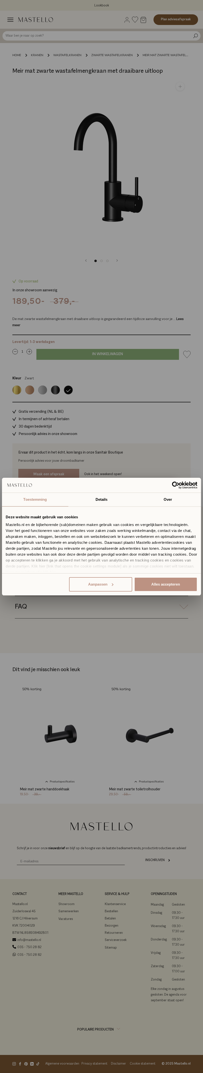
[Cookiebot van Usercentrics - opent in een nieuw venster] (175, 485)
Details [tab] (102, 499)
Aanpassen (97, 584)
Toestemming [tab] (35, 499)
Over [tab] (168, 499)
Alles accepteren (165, 584)
